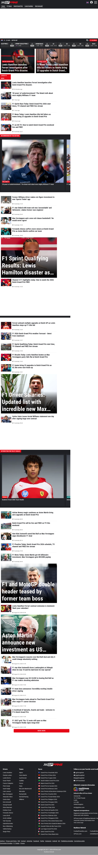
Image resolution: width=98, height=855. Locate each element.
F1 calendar (93, 40)
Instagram (48, 841)
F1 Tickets (16, 843)
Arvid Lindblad (7, 818)
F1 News (9, 6)
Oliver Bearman (7, 807)
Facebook (36, 841)
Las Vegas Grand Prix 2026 (49, 829)
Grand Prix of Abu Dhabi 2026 (49, 834)
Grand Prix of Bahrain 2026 (49, 815)
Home (3, 6)
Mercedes (22, 791)
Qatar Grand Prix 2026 (47, 831)
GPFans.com (77, 834)
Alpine (21, 772)
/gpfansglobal (79, 772)
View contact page (78, 822)
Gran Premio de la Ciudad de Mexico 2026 (53, 823)
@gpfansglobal (79, 775)
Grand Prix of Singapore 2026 (49, 818)
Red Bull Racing (23, 796)
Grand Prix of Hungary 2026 (49, 802)
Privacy (22, 843)
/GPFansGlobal (80, 780)
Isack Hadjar (6, 788)
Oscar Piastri (7, 780)
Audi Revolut (23, 778)
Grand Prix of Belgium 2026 (49, 799)
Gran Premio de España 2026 (49, 810)
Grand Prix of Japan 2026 (48, 778)
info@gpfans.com (79, 807)
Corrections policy (79, 841)
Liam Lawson (7, 791)
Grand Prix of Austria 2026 (49, 794)
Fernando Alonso (8, 813)
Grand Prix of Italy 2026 (48, 807)
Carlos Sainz (6, 799)
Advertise (29, 841)
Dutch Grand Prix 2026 (47, 805)
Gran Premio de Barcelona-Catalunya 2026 (53, 791)
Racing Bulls (22, 794)
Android (54, 841)
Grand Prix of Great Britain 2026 (50, 796)
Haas (20, 786)
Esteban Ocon (7, 810)
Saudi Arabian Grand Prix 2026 (50, 780)
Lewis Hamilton (29, 6)
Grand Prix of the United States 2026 (51, 821)
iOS (59, 841)
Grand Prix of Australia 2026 (49, 772)
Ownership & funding (6, 843)
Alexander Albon (8, 796)
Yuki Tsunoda (7, 821)
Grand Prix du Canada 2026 (49, 786)
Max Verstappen (8, 794)
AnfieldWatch (94, 834)
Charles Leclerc (7, 775)
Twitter (42, 841)
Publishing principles (67, 841)
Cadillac (21, 780)
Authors (2, 841)
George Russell (7, 805)
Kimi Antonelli (38, 6)
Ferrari (21, 783)
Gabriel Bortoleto (8, 823)
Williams (21, 799)
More (41, 731)
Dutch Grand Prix (18, 6)
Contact (23, 841)
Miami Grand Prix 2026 (47, 783)
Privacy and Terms (11, 841)
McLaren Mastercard (25, 788)
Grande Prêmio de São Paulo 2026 (51, 826)
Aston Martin (23, 775)
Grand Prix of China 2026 (48, 775)
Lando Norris (7, 778)
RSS (19, 841)
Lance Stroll (6, 815)
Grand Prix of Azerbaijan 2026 (50, 813)
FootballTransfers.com (80, 831)
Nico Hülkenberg (8, 826)
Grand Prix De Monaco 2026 (49, 788)
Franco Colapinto (8, 783)
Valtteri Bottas (7, 829)
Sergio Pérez (6, 831)
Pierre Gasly (6, 786)
